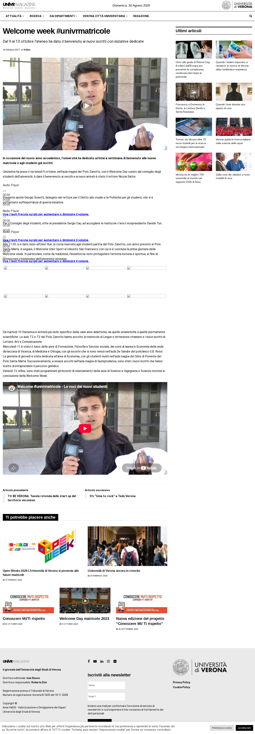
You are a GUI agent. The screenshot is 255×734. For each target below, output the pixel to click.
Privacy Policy (181, 682)
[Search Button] (250, 16)
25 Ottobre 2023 (13, 624)
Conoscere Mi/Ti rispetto (24, 619)
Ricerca (35, 16)
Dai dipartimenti (62, 16)
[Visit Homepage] (19, 5)
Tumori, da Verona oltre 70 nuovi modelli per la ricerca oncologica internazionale (191, 143)
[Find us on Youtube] (95, 661)
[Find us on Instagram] (108, 661)
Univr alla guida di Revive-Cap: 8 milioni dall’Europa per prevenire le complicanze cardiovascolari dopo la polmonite (193, 69)
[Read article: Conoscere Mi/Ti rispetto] (28, 600)
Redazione (141, 16)
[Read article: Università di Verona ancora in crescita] (127, 546)
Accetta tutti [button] (244, 728)
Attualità (13, 16)
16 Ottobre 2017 (11, 49)
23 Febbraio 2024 (98, 576)
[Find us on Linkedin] (101, 661)
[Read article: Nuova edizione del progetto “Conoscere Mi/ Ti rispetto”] (141, 600)
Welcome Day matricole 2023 (84, 619)
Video (27, 49)
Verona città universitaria (104, 16)
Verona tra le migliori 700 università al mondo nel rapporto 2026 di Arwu (190, 178)
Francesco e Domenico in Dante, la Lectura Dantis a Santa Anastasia (190, 108)
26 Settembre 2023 (128, 629)
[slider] (46, 214)
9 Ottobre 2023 (69, 624)
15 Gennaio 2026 (13, 580)
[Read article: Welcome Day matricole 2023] (85, 600)
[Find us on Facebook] (89, 661)
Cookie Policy (181, 687)
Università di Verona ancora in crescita (114, 570)
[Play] (4, 191)
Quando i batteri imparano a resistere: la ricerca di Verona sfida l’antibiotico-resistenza (232, 66)
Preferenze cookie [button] (222, 728)
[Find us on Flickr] (114, 661)
